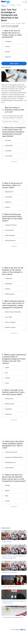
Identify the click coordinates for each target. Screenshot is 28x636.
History (13, 23)
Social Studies (7, 23)
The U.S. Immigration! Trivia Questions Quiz (12, 617)
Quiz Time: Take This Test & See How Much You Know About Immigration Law (13, 557)
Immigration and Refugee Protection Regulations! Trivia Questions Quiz (14, 602)
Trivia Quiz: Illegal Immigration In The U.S (11, 586)
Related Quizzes (5, 528)
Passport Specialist (7, 541)
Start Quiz (14, 63)
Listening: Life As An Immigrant (9, 572)
